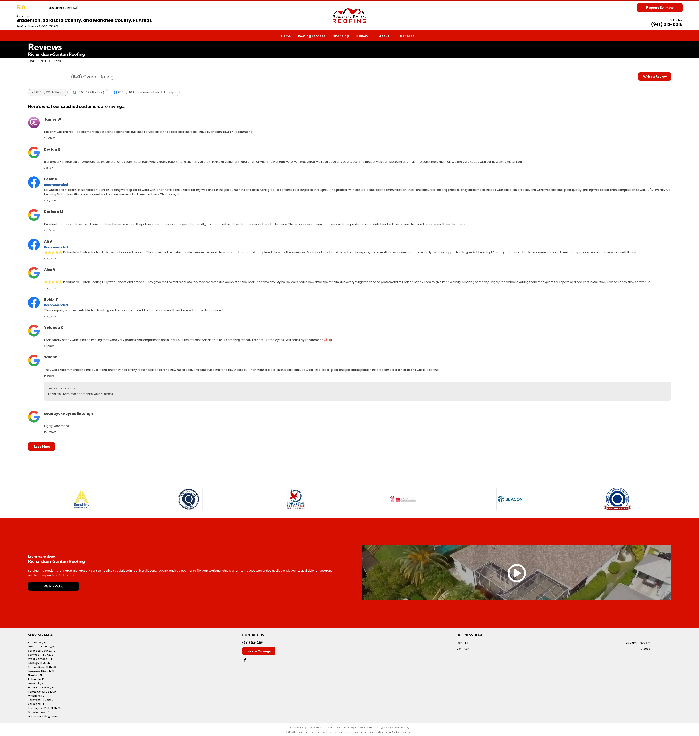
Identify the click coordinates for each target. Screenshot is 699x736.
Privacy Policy (296, 727)
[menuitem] (286, 36)
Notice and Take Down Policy (368, 727)
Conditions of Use (344, 727)
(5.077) (90, 92)
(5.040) (147, 92)
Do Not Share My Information (320, 727)
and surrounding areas (43, 716)
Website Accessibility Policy (396, 727)
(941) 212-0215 (666, 24)
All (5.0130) (48, 92)
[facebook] (245, 660)
